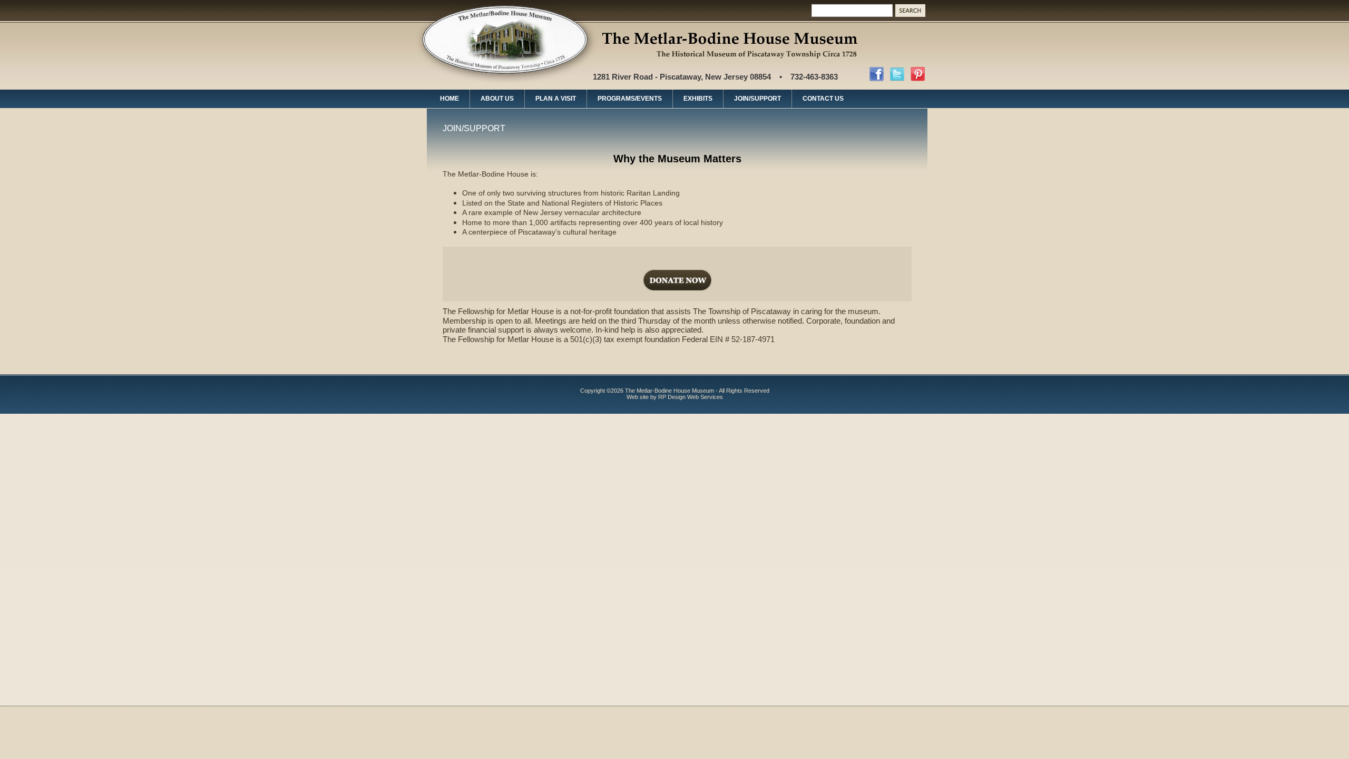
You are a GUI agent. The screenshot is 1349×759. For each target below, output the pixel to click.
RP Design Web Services (690, 397)
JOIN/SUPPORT (757, 98)
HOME (449, 98)
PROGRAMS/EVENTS (630, 98)
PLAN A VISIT (555, 98)
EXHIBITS (697, 98)
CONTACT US (823, 98)
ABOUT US (497, 98)
